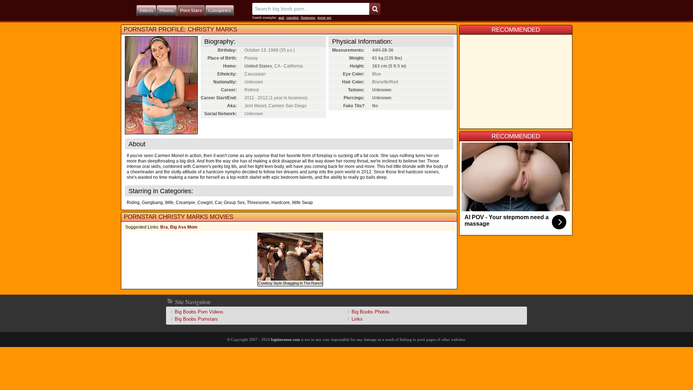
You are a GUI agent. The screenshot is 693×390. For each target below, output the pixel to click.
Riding (133, 202)
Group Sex (234, 202)
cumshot (292, 18)
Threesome (258, 202)
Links (357, 319)
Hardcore (280, 202)
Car (218, 202)
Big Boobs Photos (370, 312)
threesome (308, 18)
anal (281, 18)
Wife (169, 202)
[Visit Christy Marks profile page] (161, 132)
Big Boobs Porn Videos (199, 312)
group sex (324, 18)
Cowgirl (205, 202)
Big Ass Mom (183, 227)
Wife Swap (302, 202)
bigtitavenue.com (285, 339)
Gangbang (152, 202)
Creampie (185, 202)
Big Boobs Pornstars (196, 319)
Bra (164, 227)
